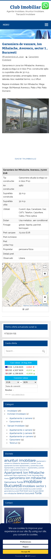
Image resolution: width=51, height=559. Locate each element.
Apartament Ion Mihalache (24, 472)
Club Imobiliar (25, 7)
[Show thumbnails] (25, 159)
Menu (6, 24)
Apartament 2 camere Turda (31, 463)
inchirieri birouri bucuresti (13, 489)
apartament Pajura (11, 475)
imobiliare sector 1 (34, 486)
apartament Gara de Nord (19, 470)
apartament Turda (24, 475)
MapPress (26, 305)
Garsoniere (34, 57)
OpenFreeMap (34, 305)
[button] (25, 282)
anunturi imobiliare (20, 460)
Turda (38, 493)
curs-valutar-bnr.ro (17, 394)
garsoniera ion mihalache (27, 478)
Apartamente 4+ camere (21, 436)
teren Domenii (34, 491)
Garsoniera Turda (13, 482)
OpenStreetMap (43, 305)
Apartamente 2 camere (20, 418)
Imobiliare (6, 60)
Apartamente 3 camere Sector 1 (15, 468)
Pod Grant (24, 491)
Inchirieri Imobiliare (16, 414)
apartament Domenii (11, 465)
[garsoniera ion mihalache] (25, 115)
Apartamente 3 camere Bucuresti (31, 465)
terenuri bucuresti (25, 493)
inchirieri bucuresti (29, 489)
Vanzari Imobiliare (16, 425)
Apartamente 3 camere (20, 433)
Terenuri (13, 443)
